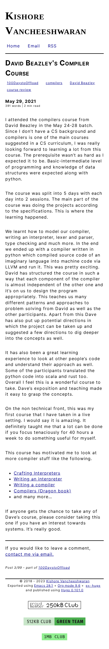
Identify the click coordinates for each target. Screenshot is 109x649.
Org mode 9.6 (69, 586)
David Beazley (82, 83)
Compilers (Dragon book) (42, 490)
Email (34, 45)
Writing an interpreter (38, 479)
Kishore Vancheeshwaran (68, 581)
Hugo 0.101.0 (72, 590)
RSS (52, 45)
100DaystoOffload (22, 83)
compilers (54, 83)
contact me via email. (29, 554)
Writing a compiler (34, 484)
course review (19, 90)
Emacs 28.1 (43, 586)
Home (13, 45)
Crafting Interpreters (37, 473)
